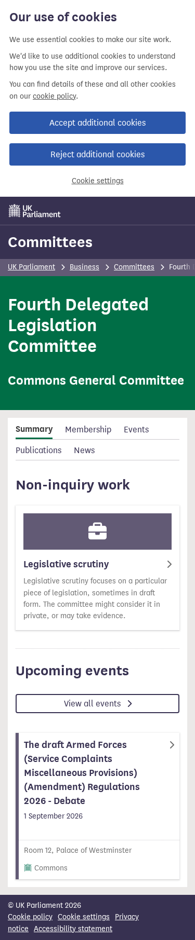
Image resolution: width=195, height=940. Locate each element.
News (84, 450)
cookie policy (54, 96)
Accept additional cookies (97, 123)
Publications (38, 450)
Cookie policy (30, 916)
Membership (88, 429)
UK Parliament (31, 267)
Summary (34, 429)
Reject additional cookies (97, 154)
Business (84, 267)
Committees (50, 242)
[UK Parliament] (35, 210)
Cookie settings (98, 180)
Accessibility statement (73, 928)
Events (136, 429)
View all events (93, 704)
